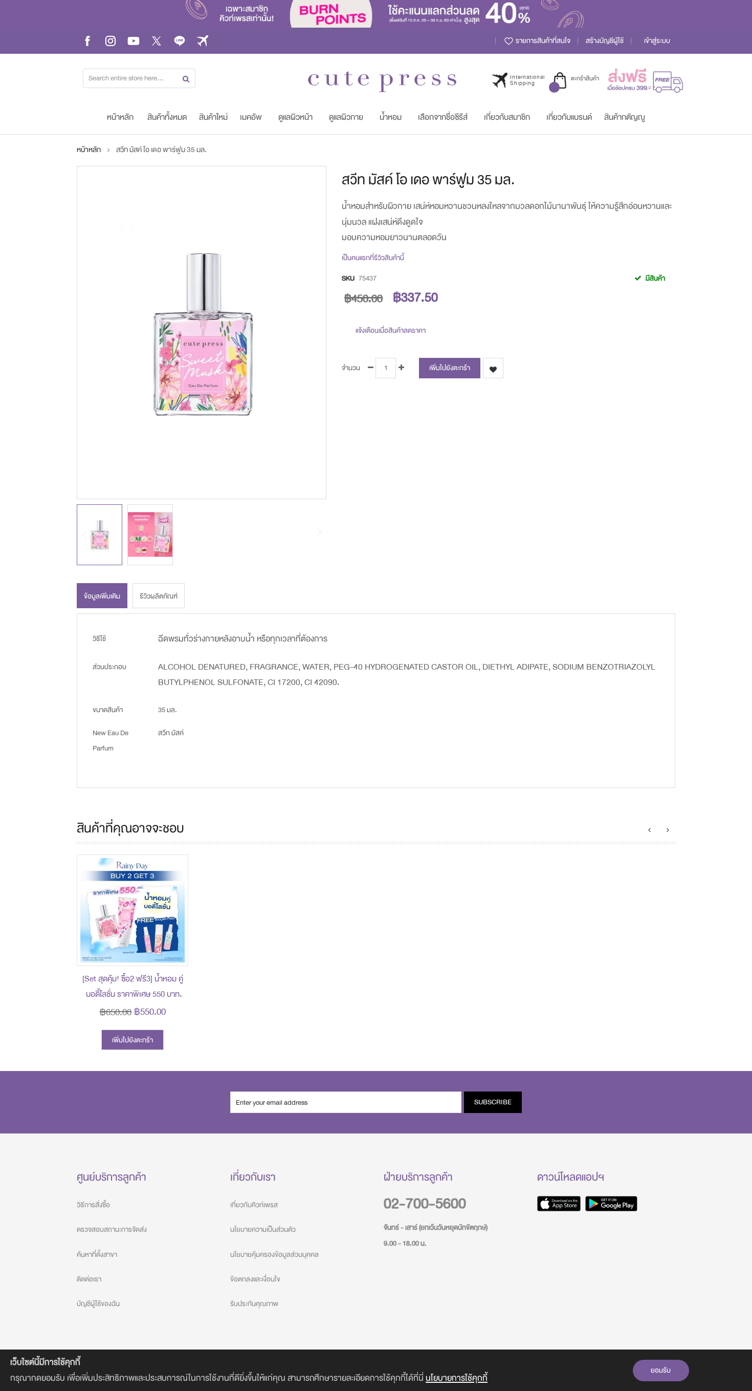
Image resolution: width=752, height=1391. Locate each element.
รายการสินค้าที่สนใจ (542, 41)
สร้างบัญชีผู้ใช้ (605, 41)
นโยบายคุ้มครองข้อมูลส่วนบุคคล (274, 1254)
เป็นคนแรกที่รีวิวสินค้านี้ (373, 258)
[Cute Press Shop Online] (382, 82)
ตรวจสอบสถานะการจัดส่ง (112, 1229)
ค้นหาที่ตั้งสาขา (97, 1254)
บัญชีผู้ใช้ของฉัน (98, 1304)
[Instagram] (110, 41)
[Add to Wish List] (172, 927)
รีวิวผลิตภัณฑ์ (159, 596)
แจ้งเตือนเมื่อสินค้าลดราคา (391, 330)
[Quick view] (172, 950)
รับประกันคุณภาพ (254, 1304)
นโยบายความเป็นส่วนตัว (263, 1229)
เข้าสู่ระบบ (657, 41)
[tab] (102, 595)
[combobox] (139, 78)
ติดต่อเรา (89, 1279)
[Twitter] (156, 41)
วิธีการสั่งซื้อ (93, 1205)
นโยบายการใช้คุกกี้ (457, 1378)
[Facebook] (87, 41)
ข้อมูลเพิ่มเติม (102, 596)
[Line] (179, 41)
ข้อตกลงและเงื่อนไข (255, 1279)
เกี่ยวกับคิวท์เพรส (254, 1205)
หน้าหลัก (89, 149)
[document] (376, 1370)
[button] (150, 534)
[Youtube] (133, 41)
